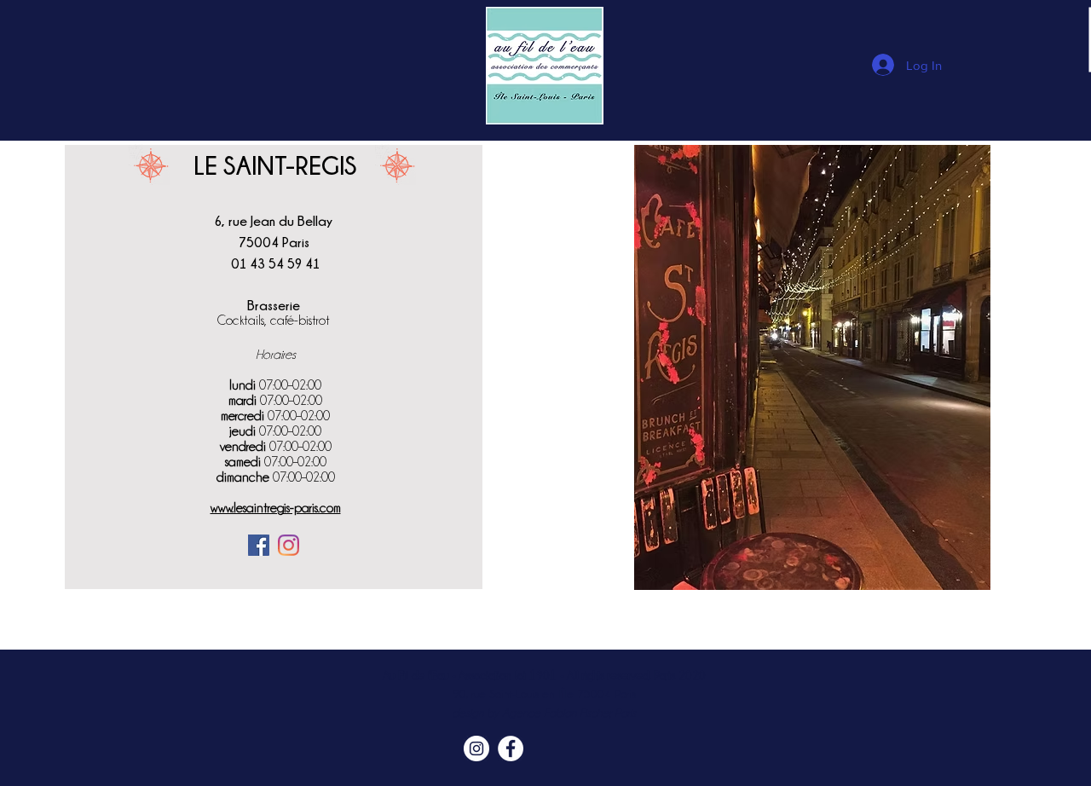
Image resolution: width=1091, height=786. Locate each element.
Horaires (276, 354)
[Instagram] (288, 545)
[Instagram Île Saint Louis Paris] (476, 748)
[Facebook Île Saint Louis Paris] (510, 748)
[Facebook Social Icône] (258, 545)
